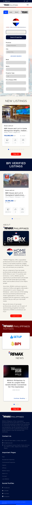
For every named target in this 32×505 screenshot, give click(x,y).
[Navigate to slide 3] (12, 149)
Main (3, 456)
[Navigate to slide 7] (19, 149)
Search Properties (16, 37)
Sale (10, 12)
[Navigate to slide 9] (23, 149)
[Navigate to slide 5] (19, 218)
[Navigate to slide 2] (10, 149)
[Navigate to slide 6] (17, 149)
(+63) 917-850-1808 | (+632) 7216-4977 (15, 440)
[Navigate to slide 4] (14, 149)
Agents (4, 465)
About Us (5, 473)
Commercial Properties (8, 462)
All (6, 12)
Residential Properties (8, 459)
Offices (4, 468)
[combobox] (16, 45)
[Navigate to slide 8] (21, 149)
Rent (16, 12)
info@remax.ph (8, 442)
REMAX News (6, 470)
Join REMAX (5, 479)
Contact (4, 476)
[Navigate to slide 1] (8, 149)
